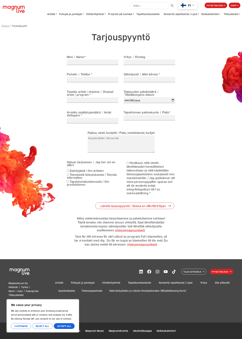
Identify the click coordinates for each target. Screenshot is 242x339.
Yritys (203, 282)
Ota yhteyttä (222, 282)
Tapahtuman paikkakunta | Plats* (147, 112)
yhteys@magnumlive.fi (130, 230)
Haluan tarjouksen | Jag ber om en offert (91, 163)
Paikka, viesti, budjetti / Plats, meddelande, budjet (121, 133)
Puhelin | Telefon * (79, 74)
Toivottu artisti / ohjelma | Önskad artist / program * (90, 93)
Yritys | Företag (134, 57)
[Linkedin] (141, 272)
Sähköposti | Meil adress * (142, 74)
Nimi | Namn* (76, 57)
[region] (43, 315)
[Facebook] (149, 272)
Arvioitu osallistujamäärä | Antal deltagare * (89, 114)
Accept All (64, 325)
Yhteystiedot (231, 13)
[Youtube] (165, 272)
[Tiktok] (174, 272)
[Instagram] (157, 272)
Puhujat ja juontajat (70, 13)
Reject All (42, 325)
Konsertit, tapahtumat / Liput (180, 13)
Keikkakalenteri (210, 13)
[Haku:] (150, 5)
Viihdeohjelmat (95, 13)
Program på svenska (120, 13)
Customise (21, 325)
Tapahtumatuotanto (148, 13)
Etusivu (5, 25)
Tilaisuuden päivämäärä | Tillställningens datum (141, 93)
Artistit (51, 13)
